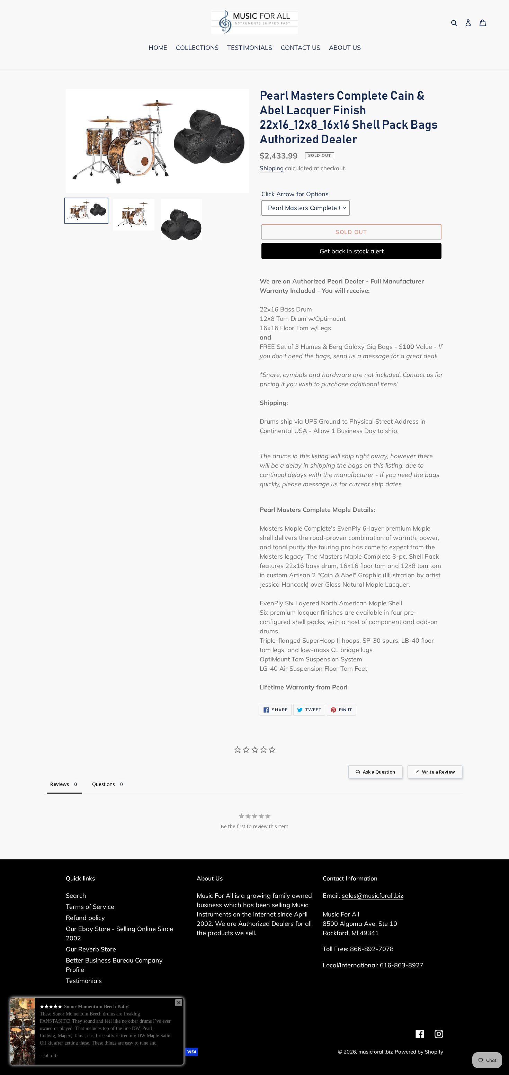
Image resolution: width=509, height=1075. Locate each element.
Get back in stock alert (352, 251)
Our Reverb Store (91, 949)
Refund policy (85, 918)
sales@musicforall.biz (372, 896)
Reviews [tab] (59, 784)
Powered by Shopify (419, 1051)
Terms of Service (90, 907)
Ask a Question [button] (379, 772)
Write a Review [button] (438, 772)
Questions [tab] (103, 784)
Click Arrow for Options (295, 194)
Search (76, 896)
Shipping (272, 168)
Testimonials (84, 981)
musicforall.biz (375, 1051)
